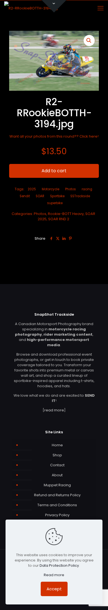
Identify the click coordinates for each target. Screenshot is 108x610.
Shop (57, 455)
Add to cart (54, 171)
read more (54, 410)
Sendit (25, 196)
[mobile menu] (100, 8)
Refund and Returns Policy (57, 495)
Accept (54, 589)
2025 (32, 189)
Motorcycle (50, 189)
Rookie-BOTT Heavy (66, 213)
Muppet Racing (57, 485)
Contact (57, 465)
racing (87, 189)
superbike (55, 203)
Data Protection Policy (59, 565)
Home (57, 445)
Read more (54, 575)
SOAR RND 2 (58, 219)
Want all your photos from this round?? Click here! (54, 136)
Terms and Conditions (57, 505)
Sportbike (57, 196)
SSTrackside (80, 196)
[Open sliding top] (54, 6)
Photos (40, 213)
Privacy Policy (57, 515)
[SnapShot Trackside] (31, 8)
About (57, 475)
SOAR (40, 196)
